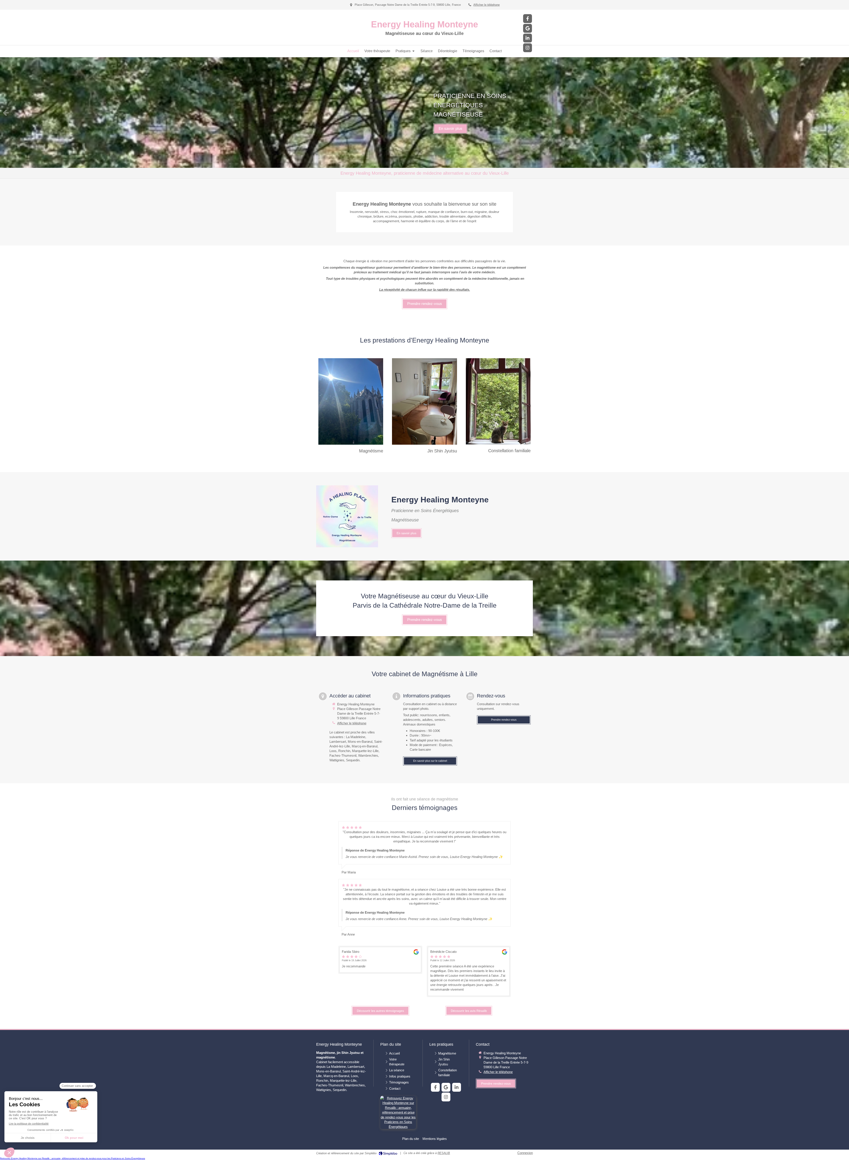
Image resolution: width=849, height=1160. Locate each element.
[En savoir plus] (350, 401)
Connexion (525, 1153)
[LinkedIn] (527, 38)
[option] (424, 112)
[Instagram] (527, 47)
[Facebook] (527, 18)
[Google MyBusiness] (527, 28)
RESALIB (444, 1153)
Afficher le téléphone (486, 4)
